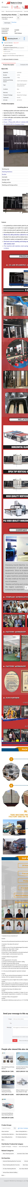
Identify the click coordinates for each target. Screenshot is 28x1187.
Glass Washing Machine (21, 1134)
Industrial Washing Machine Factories (12, 1161)
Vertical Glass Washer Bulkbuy (10, 1172)
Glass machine (5, 1131)
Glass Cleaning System (8, 1153)
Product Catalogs (23, 1128)
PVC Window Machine (21, 1137)
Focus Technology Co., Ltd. (19, 1180)
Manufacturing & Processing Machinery (14, 11)
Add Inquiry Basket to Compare (10, 59)
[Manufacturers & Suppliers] (14, 2)
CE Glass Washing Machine (9, 1168)
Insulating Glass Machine (8, 1134)
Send (15, 1040)
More (3, 1175)
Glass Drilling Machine (7, 1137)
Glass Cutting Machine (21, 1131)
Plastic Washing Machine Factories (11, 1165)
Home (3, 11)
